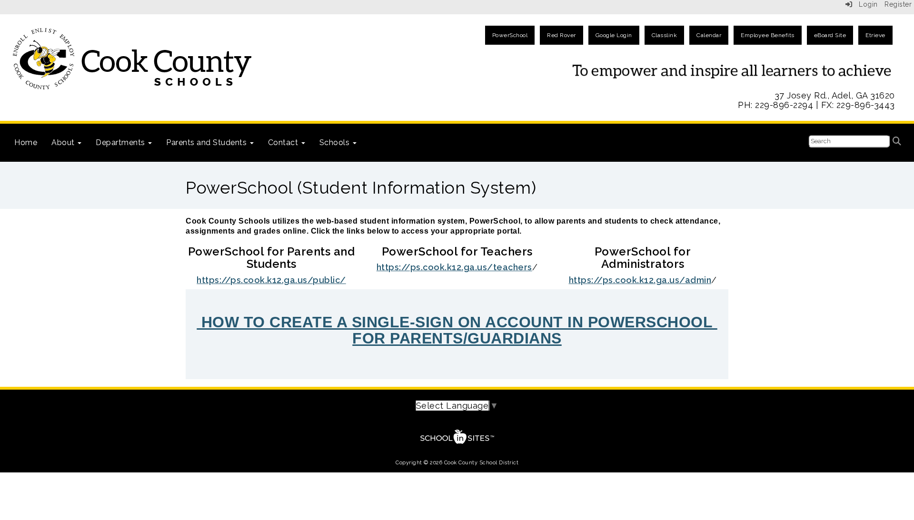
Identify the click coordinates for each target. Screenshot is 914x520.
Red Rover (561, 35)
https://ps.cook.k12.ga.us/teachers (454, 267)
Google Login (614, 35)
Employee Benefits (768, 35)
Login (865, 4)
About (64, 142)
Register (898, 4)
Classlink (664, 35)
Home (25, 142)
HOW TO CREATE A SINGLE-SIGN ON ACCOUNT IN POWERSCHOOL (457, 322)
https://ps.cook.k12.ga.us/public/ (271, 280)
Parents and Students (207, 142)
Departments (121, 142)
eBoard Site (830, 35)
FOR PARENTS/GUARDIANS (457, 338)
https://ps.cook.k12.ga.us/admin (640, 280)
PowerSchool (510, 35)
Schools (335, 142)
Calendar (708, 35)
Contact (284, 142)
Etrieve (875, 35)
